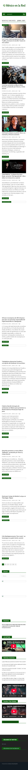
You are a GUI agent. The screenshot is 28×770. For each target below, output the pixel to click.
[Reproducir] (4, 696)
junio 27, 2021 (15, 365)
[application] (14, 690)
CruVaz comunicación (13, 763)
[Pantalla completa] (24, 693)
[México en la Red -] (14, 5)
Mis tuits (4, 744)
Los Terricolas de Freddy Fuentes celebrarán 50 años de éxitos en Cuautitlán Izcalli (14, 665)
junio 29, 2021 (15, 91)
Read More (5, 63)
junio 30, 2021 (15, 45)
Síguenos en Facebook (10, 722)
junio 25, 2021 (15, 413)
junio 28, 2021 (15, 180)
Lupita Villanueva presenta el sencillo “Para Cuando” (14, 661)
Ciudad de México (6, 478)
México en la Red (7, 45)
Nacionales (5, 345)
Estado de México (6, 201)
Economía (5, 392)
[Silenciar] (21, 696)
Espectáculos (5, 116)
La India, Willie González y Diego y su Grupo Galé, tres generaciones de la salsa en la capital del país (13, 679)
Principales (5, 25)
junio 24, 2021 (15, 500)
